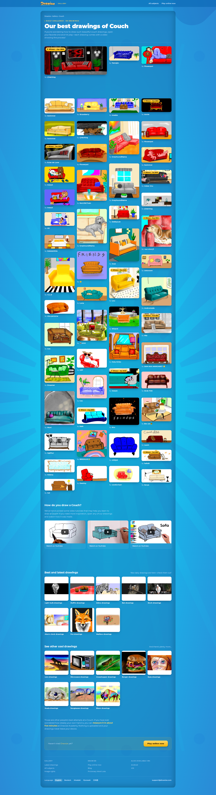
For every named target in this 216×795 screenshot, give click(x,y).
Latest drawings (51, 765)
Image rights (49, 771)
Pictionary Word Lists (97, 771)
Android (134, 765)
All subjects (154, 3)
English (58, 780)
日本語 (95, 780)
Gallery (55, 16)
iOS (132, 768)
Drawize (47, 16)
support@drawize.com (162, 780)
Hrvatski (77, 780)
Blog (90, 768)
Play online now (169, 3)
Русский (86, 780)
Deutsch (67, 780)
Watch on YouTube (54, 546)
